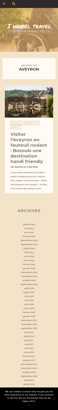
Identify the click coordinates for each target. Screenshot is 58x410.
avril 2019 (29, 256)
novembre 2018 (29, 276)
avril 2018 (29, 304)
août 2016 (29, 380)
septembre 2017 (29, 328)
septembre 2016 (29, 376)
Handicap (31, 123)
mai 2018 (29, 300)
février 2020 (29, 236)
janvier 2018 (29, 316)
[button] (29, 102)
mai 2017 (29, 344)
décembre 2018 (29, 272)
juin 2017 (29, 340)
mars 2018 (29, 308)
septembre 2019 (29, 244)
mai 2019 (29, 252)
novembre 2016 (29, 368)
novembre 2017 (29, 324)
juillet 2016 (29, 384)
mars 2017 (29, 352)
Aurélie (19, 167)
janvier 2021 (29, 224)
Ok (29, 405)
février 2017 (29, 356)
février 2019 (29, 264)
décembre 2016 (29, 364)
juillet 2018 (29, 292)
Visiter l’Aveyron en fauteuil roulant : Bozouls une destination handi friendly (28, 148)
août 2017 (29, 332)
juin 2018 (29, 296)
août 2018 (29, 288)
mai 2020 (29, 228)
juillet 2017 (29, 336)
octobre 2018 (29, 280)
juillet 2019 (29, 248)
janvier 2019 (29, 268)
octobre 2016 (29, 372)
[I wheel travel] (29, 28)
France (17, 123)
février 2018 (29, 312)
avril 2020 (29, 232)
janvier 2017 (29, 360)
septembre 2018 (29, 284)
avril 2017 (29, 348)
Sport (16, 127)
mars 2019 (29, 260)
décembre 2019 (29, 240)
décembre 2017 (29, 320)
